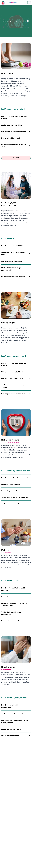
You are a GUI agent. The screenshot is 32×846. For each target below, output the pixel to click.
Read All (16, 158)
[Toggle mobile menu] (29, 2)
